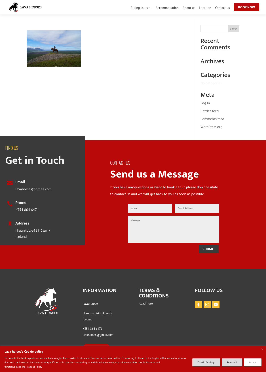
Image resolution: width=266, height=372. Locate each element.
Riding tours (139, 8)
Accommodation (167, 8)
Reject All (232, 362)
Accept (252, 362)
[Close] (262, 349)
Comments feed (212, 119)
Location (205, 8)
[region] (133, 359)
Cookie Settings (206, 362)
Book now (246, 7)
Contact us (222, 8)
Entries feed (209, 111)
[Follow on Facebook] (198, 304)
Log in (205, 103)
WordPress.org (211, 126)
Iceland (87, 319)
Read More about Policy (29, 366)
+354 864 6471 (27, 209)
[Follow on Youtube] (215, 304)
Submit (208, 249)
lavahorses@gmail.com (33, 189)
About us (189, 8)
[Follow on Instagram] (207, 304)
